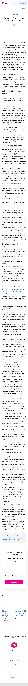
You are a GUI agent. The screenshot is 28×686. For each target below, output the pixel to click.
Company (14, 664)
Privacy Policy (17, 586)
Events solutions (13, 660)
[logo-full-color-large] (5, 1)
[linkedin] (15, 650)
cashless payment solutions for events (11, 291)
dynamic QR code (12, 539)
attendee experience (10, 538)
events (17, 539)
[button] (3, 611)
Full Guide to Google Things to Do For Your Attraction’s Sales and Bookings (7, 615)
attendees (17, 538)
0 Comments (21, 620)
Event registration (14, 14)
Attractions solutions (14, 656)
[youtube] (12, 650)
